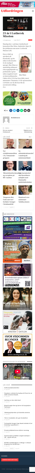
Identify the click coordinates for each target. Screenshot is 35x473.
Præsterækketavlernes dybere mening (16, 430)
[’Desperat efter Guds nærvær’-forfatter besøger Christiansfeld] (10, 190)
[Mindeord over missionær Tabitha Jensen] (25, 190)
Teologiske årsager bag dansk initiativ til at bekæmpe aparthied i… (18, 424)
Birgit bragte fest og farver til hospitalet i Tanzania (17, 406)
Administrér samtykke (9, 460)
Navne (30, 40)
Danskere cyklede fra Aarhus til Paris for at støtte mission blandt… (18, 394)
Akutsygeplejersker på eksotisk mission (17, 412)
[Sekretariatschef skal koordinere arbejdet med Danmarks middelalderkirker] (25, 166)
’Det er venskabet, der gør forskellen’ (16, 418)
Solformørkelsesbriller (11, 388)
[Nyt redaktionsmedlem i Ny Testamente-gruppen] (10, 144)
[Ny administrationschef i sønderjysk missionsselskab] (25, 144)
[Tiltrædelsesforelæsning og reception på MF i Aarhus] (10, 166)
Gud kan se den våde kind (12, 400)
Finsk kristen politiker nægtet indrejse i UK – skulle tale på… (17, 436)
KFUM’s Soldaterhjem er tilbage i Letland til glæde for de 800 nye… (17, 443)
